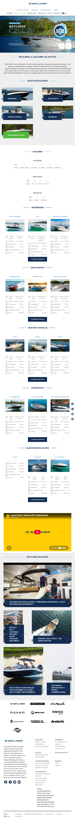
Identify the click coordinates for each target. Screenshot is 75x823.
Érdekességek (60, 746)
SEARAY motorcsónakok (41, 777)
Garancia (58, 744)
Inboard (36, 200)
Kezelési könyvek (41, 765)
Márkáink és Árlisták (22, 10)
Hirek (57, 763)
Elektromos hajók (19, 13)
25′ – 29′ (40, 184)
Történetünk (60, 748)
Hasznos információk (42, 763)
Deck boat (34, 167)
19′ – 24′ (34, 184)
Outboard (44, 200)
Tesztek (58, 765)
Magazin (55, 10)
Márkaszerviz (40, 757)
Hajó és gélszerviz (41, 755)
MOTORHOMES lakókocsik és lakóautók (41, 783)
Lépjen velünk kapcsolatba (40, 743)
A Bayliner (34, 10)
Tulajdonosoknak (45, 10)
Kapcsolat (57, 13)
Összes (16, 167)
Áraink (39, 789)
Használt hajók (31, 13)
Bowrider (42, 167)
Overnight (50, 167)
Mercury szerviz (61, 752)
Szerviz (49, 13)
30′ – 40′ (46, 184)
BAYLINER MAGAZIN (37, 557)
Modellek (10, 13)
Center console (24, 167)
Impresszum (49, 814)
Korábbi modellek (41, 767)
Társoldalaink (40, 771)
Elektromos (57, 167)
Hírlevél (59, 814)
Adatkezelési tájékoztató (34, 814)
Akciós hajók (42, 13)
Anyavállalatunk (61, 742)
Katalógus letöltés (41, 746)
